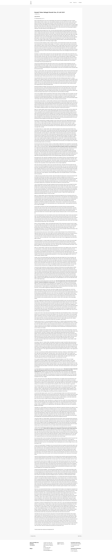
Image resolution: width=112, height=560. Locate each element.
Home (71, 2)
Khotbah (80, 2)
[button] (76, 2)
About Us (74, 2)
